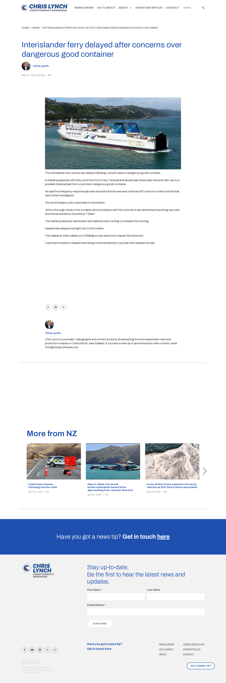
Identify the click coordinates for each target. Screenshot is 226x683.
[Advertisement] (113, 279)
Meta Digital (32, 672)
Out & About (106, 7)
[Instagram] (55, 650)
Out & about (166, 649)
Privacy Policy (192, 649)
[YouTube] (32, 650)
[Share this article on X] (63, 307)
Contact (172, 7)
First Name (94, 589)
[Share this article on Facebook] (48, 307)
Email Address (96, 605)
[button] (203, 7)
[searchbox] (194, 7)
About (123, 7)
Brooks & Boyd (40, 667)
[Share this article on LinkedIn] (56, 307)
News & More (84, 7)
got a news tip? (200, 666)
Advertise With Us (148, 7)
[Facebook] (25, 650)
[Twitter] (47, 650)
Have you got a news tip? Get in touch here (104, 646)
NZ (49, 75)
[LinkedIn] (40, 650)
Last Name (153, 589)
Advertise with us (193, 644)
